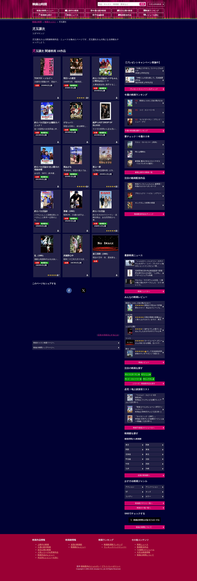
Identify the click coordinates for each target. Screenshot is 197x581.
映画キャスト (50, 22)
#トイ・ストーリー (132, 379)
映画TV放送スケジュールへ (144, 428)
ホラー (148, 496)
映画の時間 (37, 22)
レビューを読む (152, 15)
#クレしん (145, 374)
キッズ (148, 492)
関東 (147, 445)
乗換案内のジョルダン (90, 566)
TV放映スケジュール (145, 550)
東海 (147, 449)
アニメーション (152, 487)
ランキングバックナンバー (115, 547)
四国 (147, 464)
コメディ (129, 496)
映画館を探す (46, 15)
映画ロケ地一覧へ (144, 508)
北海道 (128, 454)
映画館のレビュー (78, 547)
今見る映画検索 (155, 4)
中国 (127, 464)
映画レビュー (144, 362)
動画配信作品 (125, 15)
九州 (127, 469)
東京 (127, 445)
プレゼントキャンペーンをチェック (144, 89)
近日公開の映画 (125, 10)
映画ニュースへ (144, 291)
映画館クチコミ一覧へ (144, 503)
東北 (147, 454)
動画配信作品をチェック (143, 214)
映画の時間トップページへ (43, 348)
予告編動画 (99, 15)
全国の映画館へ (144, 475)
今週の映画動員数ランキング (136, 131)
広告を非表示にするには (108, 335)
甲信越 (128, 459)
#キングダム (148, 379)
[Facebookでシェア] (69, 290)
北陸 (147, 459)
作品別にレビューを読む (48, 558)
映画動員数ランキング (113, 544)
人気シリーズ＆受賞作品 (48, 552)
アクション (130, 487)
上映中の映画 (72, 10)
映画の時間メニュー (45, 10)
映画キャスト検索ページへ (43, 343)
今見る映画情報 (143, 552)
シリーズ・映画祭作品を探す (144, 384)
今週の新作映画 (99, 10)
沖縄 (147, 469)
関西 (127, 449)
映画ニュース (72, 15)
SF (127, 492)
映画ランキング (152, 10)
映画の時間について (144, 527)
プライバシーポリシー (111, 566)
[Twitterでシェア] (83, 290)
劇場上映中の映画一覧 (144, 172)
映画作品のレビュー (46, 555)
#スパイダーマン (131, 374)
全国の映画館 (76, 544)
